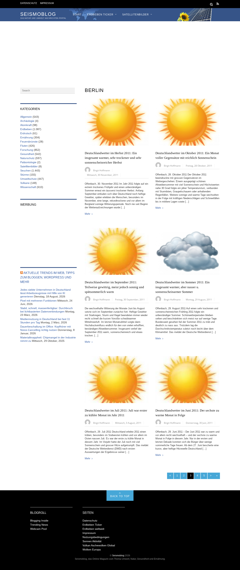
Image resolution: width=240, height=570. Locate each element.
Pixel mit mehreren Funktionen (38, 300)
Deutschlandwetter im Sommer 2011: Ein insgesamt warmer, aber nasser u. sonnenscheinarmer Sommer (182, 287)
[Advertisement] (120, 49)
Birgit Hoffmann (101, 170)
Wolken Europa (91, 549)
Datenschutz (28, 3)
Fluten (24, 145)
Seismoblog (118, 555)
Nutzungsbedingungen (95, 537)
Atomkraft (26, 125)
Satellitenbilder (135, 14)
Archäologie (27, 120)
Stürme (24, 174)
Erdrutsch (26, 133)
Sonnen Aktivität (91, 541)
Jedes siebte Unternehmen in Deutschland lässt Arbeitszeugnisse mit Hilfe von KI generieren (45, 293)
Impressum (47, 3)
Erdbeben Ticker (100, 14)
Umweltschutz (28, 178)
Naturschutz (27, 158)
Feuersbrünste (29, 141)
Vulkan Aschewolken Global (98, 545)
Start (77, 14)
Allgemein (26, 116)
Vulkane (25, 182)
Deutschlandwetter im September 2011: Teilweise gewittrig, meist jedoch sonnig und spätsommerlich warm (114, 287)
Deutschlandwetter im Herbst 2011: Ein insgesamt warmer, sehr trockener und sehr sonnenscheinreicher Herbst (113, 157)
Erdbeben (26, 129)
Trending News (39, 524)
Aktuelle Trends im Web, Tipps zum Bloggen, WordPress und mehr (47, 277)
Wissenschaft (28, 187)
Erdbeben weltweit (93, 528)
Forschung (26, 149)
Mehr (87, 213)
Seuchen (25, 170)
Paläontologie (28, 162)
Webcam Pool (38, 528)
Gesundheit (27, 153)
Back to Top (120, 496)
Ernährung (26, 137)
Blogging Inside (39, 520)
